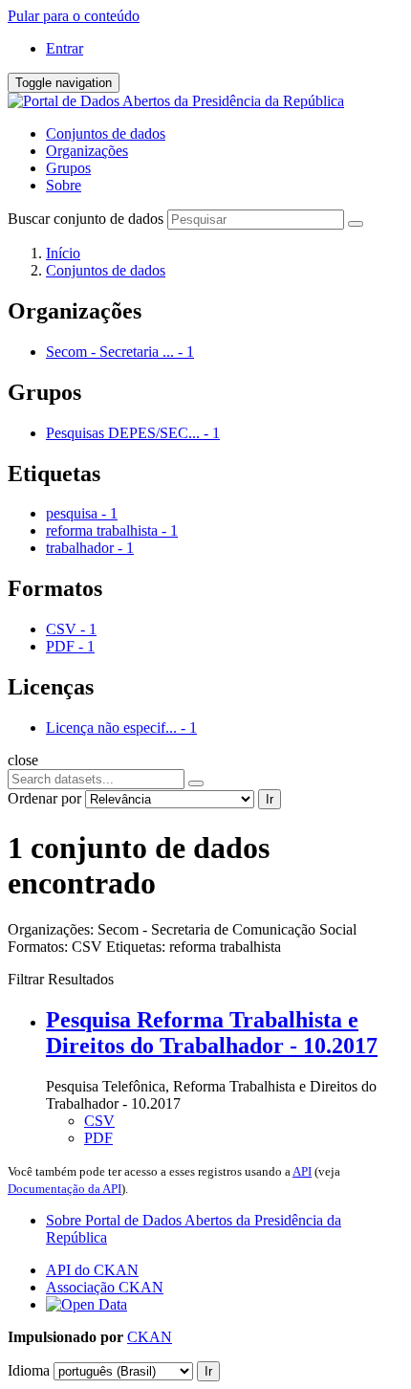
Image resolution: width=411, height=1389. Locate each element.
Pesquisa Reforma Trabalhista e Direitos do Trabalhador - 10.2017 (212, 1032)
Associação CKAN (104, 1287)
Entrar (64, 48)
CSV (99, 1121)
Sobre (63, 185)
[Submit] (355, 224)
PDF (98, 1138)
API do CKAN (92, 1270)
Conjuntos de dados (105, 133)
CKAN (149, 1337)
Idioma (29, 1370)
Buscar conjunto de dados (85, 218)
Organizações (87, 151)
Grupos (68, 168)
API (302, 1171)
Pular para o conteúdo (74, 16)
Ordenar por (44, 798)
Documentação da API (64, 1188)
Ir (269, 799)
